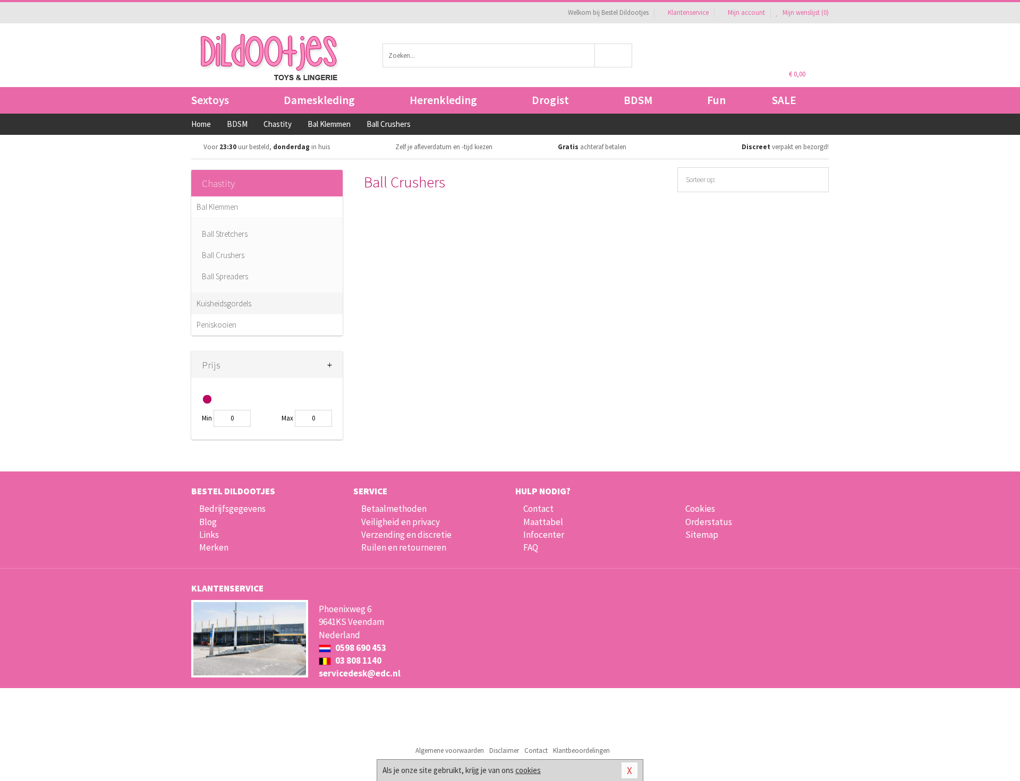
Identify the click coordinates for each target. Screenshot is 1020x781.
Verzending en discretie (406, 534)
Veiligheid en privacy (400, 522)
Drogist (550, 100)
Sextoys (210, 100)
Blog (208, 522)
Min (207, 418)
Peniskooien (216, 325)
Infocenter (543, 534)
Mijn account (746, 12)
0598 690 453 (360, 648)
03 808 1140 (357, 660)
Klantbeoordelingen (581, 750)
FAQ (530, 547)
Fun (716, 100)
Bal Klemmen (217, 207)
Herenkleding (443, 100)
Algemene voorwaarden (449, 750)
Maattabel (543, 522)
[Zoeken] (614, 55)
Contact (538, 508)
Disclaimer (504, 750)
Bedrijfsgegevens (232, 508)
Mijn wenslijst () (805, 12)
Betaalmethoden (394, 508)
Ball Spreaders (225, 276)
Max (287, 418)
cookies (528, 770)
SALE (784, 100)
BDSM (638, 100)
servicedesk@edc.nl (360, 673)
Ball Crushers (223, 255)
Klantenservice (688, 12)
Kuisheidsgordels (224, 303)
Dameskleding (319, 100)
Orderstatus (708, 522)
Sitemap (701, 534)
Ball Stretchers (225, 234)
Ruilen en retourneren (403, 547)
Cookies (700, 508)
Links (209, 534)
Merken (213, 547)
